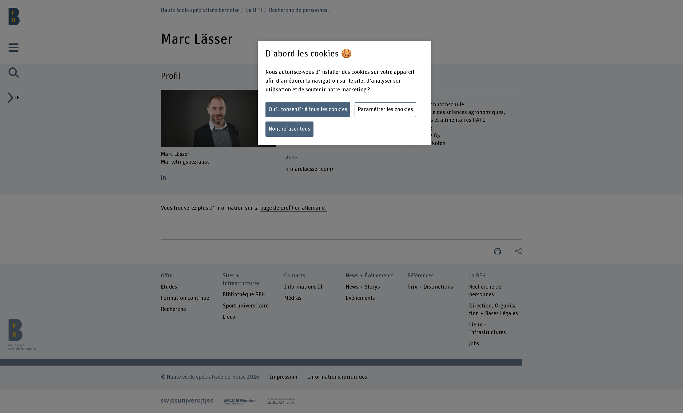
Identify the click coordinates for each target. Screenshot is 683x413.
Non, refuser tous (289, 129)
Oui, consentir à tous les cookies (308, 109)
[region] (344, 93)
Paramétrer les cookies (385, 109)
